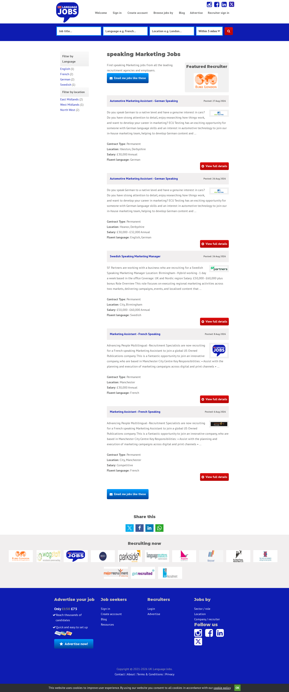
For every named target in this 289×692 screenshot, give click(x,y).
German (65, 79)
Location (200, 614)
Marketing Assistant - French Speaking (135, 334)
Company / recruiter (207, 619)
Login (151, 609)
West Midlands (69, 105)
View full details (216, 166)
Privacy (169, 674)
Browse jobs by (163, 13)
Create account (137, 13)
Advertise (196, 13)
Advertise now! (76, 643)
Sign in (117, 13)
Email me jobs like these (130, 78)
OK (237, 688)
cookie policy (222, 688)
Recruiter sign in (218, 13)
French (64, 74)
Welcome (101, 13)
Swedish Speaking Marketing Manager (135, 256)
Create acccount (111, 614)
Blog (182, 13)
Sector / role (202, 609)
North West (67, 110)
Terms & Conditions (150, 674)
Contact (120, 674)
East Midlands (69, 99)
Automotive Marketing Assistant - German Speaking (144, 101)
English (65, 69)
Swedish (65, 85)
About (131, 674)
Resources (107, 624)
